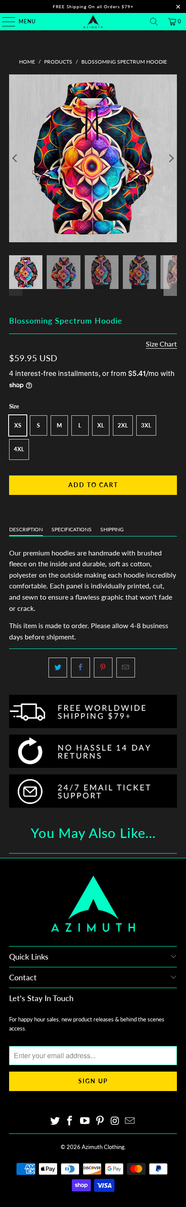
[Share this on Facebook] (80, 667)
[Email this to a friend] (125, 667)
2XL (123, 425)
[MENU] (4, 21)
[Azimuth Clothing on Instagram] (115, 1121)
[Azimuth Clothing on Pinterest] (100, 1121)
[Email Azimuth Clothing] (130, 1121)
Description (26, 529)
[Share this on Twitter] (57, 667)
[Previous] (15, 158)
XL (100, 425)
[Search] (154, 21)
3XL (146, 425)
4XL (19, 449)
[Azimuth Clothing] (93, 21)
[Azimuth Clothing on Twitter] (54, 1121)
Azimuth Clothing (103, 1146)
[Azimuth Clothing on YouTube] (85, 1121)
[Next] (170, 158)
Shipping (112, 529)
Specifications (71, 529)
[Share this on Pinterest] (103, 667)
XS (17, 425)
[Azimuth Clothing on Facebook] (70, 1121)
